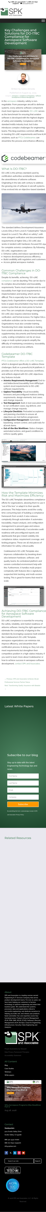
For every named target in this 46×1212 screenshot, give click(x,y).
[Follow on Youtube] (23, 1153)
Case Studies (9, 1068)
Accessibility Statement (13, 1055)
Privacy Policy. (20, 814)
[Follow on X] (10, 1153)
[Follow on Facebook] (6, 1153)
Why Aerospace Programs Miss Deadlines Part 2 (20, 955)
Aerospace (15, 96)
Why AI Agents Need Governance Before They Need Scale (21, 914)
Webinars (8, 1072)
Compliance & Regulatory (27, 96)
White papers (9, 1075)
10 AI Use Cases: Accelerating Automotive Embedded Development (19, 741)
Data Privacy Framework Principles (17, 1052)
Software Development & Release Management (26, 96)
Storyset (24, 1049)
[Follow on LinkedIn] (15, 1153)
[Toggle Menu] (43, 21)
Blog (6, 1065)
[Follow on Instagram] (19, 1153)
